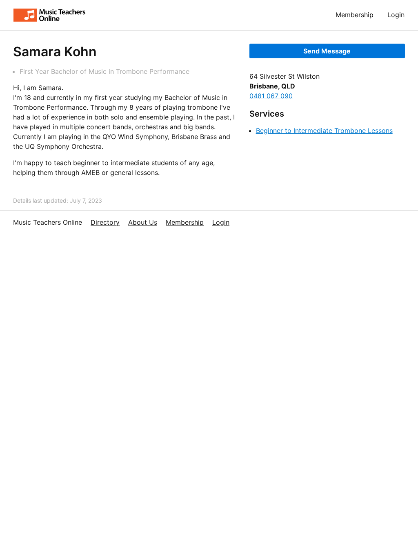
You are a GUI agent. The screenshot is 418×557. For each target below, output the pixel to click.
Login (396, 15)
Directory (105, 222)
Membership (355, 15)
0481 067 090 (271, 96)
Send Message (327, 51)
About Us (142, 222)
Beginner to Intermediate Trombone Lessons (324, 130)
